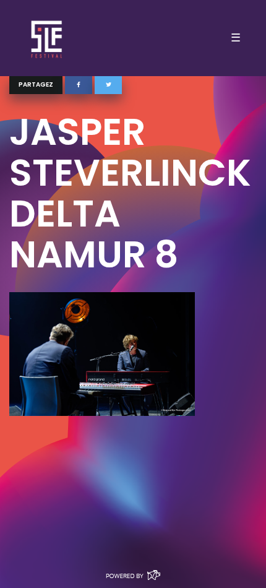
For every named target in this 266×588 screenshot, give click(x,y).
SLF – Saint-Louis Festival (47, 38)
